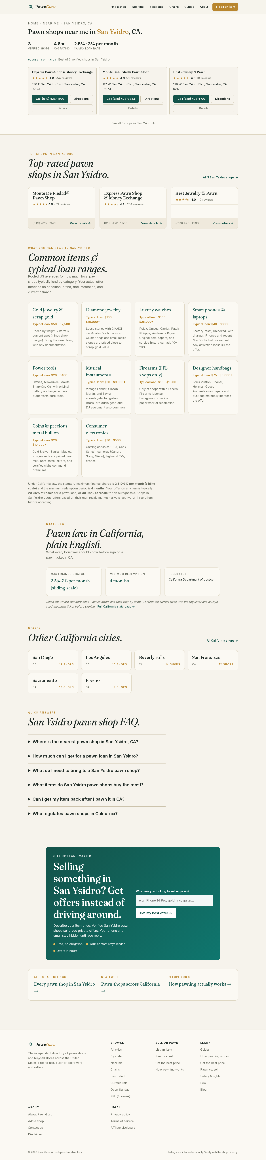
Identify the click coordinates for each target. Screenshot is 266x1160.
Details (62, 108)
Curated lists (119, 1083)
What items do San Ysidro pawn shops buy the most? (88, 784)
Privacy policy (120, 1114)
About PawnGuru (40, 1114)
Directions (81, 99)
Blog (203, 1089)
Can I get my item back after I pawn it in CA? (78, 799)
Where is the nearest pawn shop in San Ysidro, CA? (85, 741)
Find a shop (118, 7)
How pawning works (169, 1069)
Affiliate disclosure (123, 1127)
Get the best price (167, 1063)
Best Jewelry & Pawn (189, 72)
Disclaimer (35, 1134)
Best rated (156, 7)
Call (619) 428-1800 (50, 99)
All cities (116, 1049)
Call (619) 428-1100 (191, 99)
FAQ (203, 1083)
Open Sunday (120, 1089)
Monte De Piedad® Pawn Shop (126, 72)
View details (78, 223)
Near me (138, 7)
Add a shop (36, 1121)
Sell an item (227, 7)
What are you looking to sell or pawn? (162, 891)
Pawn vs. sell (164, 1056)
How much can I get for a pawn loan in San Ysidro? (85, 756)
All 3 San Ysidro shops (219, 177)
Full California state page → (116, 606)
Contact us (35, 1127)
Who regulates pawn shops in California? (75, 813)
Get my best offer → (156, 913)
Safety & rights (210, 1076)
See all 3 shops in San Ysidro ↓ (133, 123)
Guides (189, 7)
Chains (174, 7)
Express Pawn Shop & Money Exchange (62, 72)
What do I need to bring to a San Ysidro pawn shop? (86, 770)
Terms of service (122, 1121)
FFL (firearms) (120, 1096)
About (204, 7)
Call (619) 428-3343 (121, 99)
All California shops (221, 640)
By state (116, 1056)
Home (33, 23)
